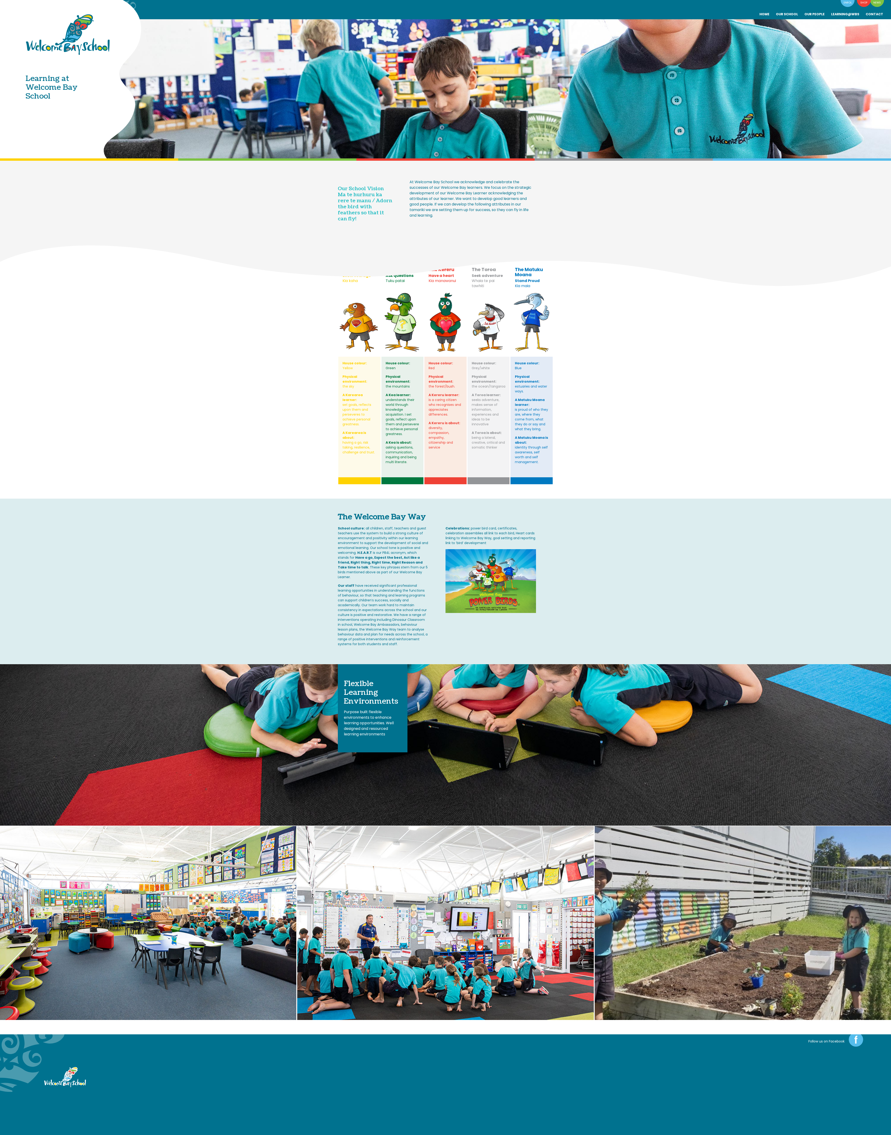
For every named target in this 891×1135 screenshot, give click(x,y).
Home (764, 14)
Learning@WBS (845, 14)
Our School (787, 14)
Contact (874, 14)
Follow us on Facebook (826, 1041)
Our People (814, 14)
